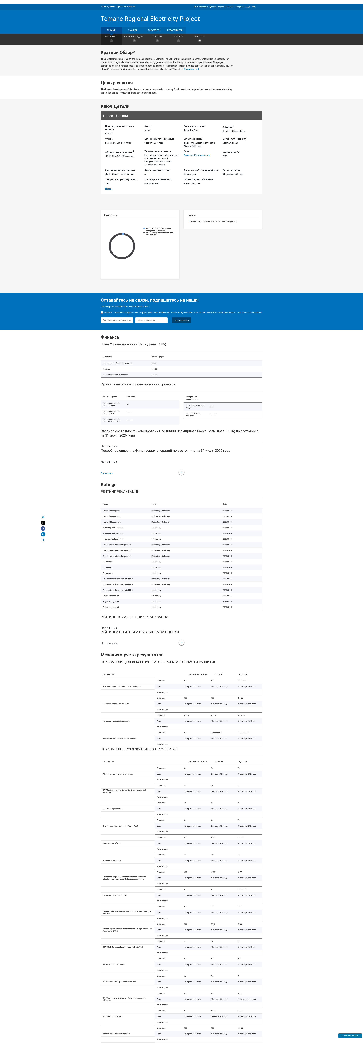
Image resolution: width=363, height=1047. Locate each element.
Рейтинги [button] (178, 37)
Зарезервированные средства (120, 170)
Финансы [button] (157, 37)
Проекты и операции (126, 7)
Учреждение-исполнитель (157, 151)
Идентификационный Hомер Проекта (119, 128)
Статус (148, 126)
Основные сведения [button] (134, 37)
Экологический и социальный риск (201, 170)
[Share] (43, 529)
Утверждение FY (232, 151)
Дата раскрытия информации (159, 139)
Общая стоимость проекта (119, 151)
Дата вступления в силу (234, 139)
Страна (109, 139)
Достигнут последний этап (158, 179)
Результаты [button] (199, 37)
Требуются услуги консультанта (121, 179)
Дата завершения (231, 170)
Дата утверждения (193, 139)
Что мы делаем (108, 7)
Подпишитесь (181, 320)
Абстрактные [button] (111, 37)
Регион (187, 151)
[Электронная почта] (43, 517)
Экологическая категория (157, 170)
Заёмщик (228, 126)
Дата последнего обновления (198, 179)
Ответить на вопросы (350, 1035)
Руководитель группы (195, 126)
